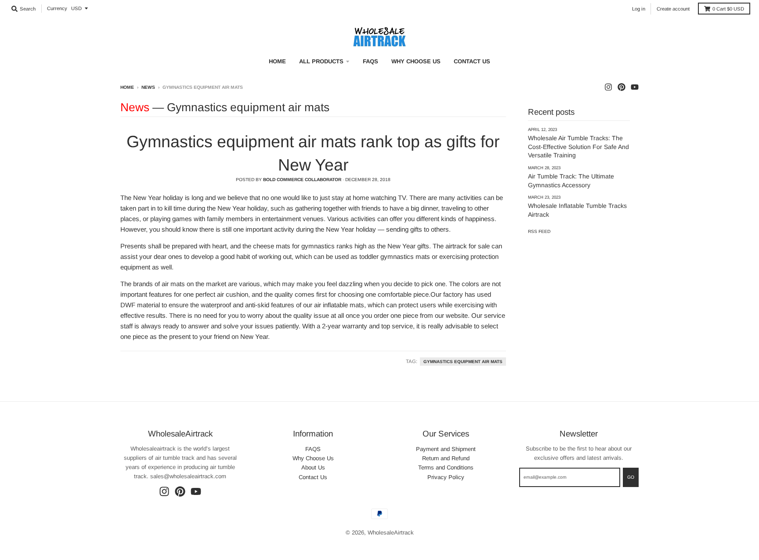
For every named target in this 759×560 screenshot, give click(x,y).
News (148, 87)
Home (127, 87)
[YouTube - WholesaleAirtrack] (635, 87)
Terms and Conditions (445, 467)
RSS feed (539, 231)
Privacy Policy (445, 477)
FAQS (313, 449)
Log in (638, 8)
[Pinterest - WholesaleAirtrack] (621, 87)
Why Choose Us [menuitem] (416, 61)
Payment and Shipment (446, 449)
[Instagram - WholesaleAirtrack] (608, 87)
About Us (313, 467)
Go (630, 477)
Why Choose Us (313, 458)
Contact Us (313, 477)
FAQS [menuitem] (370, 61)
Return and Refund (446, 458)
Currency (57, 8)
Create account (673, 8)
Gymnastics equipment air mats (462, 361)
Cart (728, 8)
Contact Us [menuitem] (472, 61)
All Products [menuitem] (321, 61)
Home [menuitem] (277, 61)
